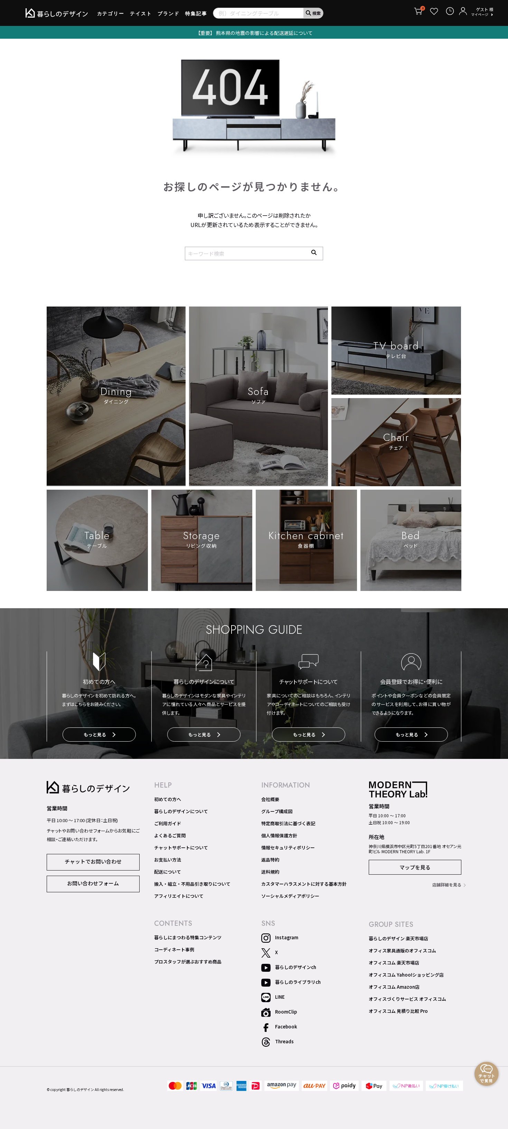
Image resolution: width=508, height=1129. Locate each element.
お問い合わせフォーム (93, 883)
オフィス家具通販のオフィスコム (402, 951)
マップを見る (415, 867)
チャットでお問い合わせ (93, 861)
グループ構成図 (276, 811)
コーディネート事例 (174, 950)
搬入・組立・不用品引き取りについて (192, 884)
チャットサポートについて (181, 848)
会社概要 (270, 799)
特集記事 (196, 13)
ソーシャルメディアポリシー (290, 896)
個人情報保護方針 (279, 835)
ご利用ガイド (167, 823)
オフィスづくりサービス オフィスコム (407, 999)
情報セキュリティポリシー (288, 848)
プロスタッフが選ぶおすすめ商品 (188, 962)
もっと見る (95, 734)
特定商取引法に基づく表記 (288, 823)
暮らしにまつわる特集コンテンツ (188, 937)
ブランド (169, 13)
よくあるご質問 (170, 835)
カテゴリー (111, 13)
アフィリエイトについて (179, 896)
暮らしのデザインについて (181, 811)
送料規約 (270, 872)
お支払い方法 (167, 860)
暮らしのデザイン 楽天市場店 (398, 938)
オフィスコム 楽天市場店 (394, 963)
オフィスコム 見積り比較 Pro (398, 1011)
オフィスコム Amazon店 (394, 987)
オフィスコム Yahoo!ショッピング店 (406, 975)
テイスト (141, 13)
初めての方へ (167, 799)
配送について (167, 872)
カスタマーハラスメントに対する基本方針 (304, 884)
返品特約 (270, 860)
